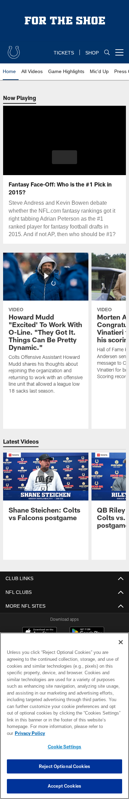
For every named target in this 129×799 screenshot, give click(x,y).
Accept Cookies (64, 786)
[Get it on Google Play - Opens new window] (87, 635)
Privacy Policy (83, 733)
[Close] (120, 649)
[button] (64, 157)
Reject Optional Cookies (64, 766)
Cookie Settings (65, 746)
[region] (64, 719)
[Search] (107, 52)
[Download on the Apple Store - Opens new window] (39, 633)
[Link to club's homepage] (14, 49)
